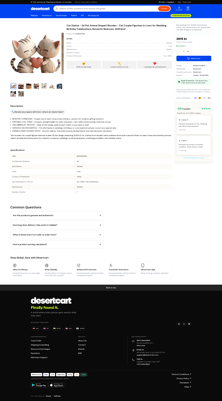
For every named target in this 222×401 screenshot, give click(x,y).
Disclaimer (185, 382)
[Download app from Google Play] (39, 385)
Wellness (34, 16)
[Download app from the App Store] (57, 385)
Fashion (74, 16)
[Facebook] (189, 324)
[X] (184, 324)
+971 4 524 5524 (143, 364)
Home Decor (47, 16)
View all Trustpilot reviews (194, 158)
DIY (82, 16)
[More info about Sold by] (206, 65)
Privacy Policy (184, 378)
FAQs (187, 387)
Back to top (111, 288)
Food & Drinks (61, 16)
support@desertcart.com (147, 355)
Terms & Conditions (181, 374)
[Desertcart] (40, 8)
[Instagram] (179, 324)
